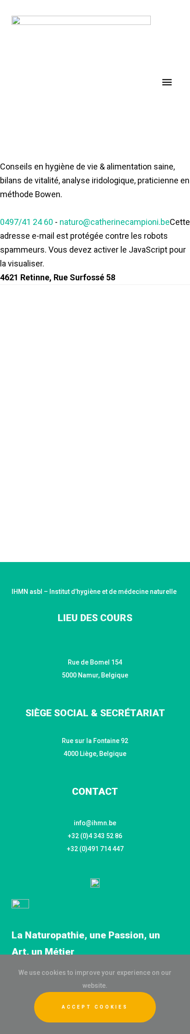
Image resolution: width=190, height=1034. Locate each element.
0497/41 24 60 (26, 222)
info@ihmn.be (95, 823)
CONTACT (95, 791)
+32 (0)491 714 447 (95, 849)
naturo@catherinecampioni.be (114, 222)
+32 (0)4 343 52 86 (95, 836)
